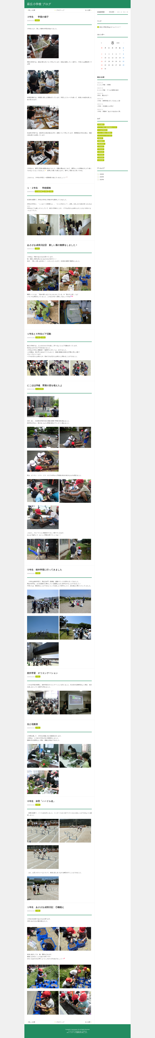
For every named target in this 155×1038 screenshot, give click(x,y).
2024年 (102, 179)
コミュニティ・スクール (104, 135)
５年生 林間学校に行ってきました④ (108, 100)
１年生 (45, 191)
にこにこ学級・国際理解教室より (107, 127)
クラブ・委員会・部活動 (104, 132)
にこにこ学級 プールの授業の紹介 (108, 90)
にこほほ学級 (39, 191)
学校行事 (101, 143)
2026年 (102, 174)
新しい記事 (31, 10)
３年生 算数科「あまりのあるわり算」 (109, 111)
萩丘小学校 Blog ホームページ (109, 27)
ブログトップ (60, 10)
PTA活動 (101, 124)
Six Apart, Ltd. (78, 1031)
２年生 (50, 191)
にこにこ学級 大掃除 (104, 84)
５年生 (37, 573)
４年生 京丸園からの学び (105, 106)
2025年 (102, 177)
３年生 (37, 20)
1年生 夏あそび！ (103, 95)
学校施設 (101, 141)
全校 (100, 138)
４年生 (100, 154)
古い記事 (87, 10)
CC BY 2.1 (84, 1031)
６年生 (43, 337)
